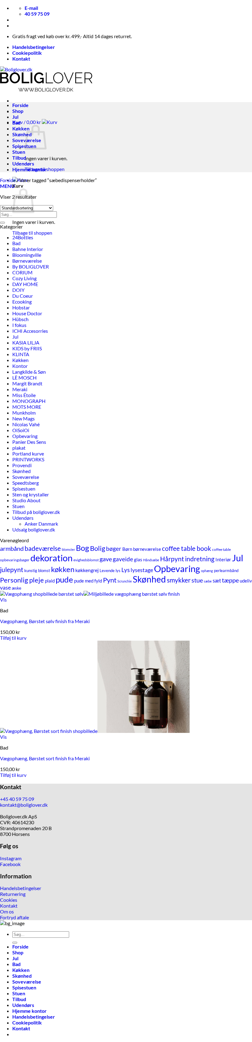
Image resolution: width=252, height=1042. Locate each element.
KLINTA (20, 354)
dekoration (51, 557)
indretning (200, 559)
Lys (125, 569)
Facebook (10, 864)
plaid (50, 580)
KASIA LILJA (25, 342)
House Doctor (27, 313)
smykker (179, 580)
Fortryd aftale (14, 917)
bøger (113, 548)
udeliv (246, 580)
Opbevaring (24, 436)
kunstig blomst (37, 570)
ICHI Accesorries (30, 331)
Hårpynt (172, 559)
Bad (16, 122)
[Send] (2, 223)
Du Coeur (22, 296)
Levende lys (110, 570)
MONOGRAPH (28, 401)
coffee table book (186, 548)
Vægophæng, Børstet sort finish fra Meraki (45, 758)
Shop (17, 111)
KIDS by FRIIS (27, 348)
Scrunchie (124, 581)
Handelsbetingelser (33, 47)
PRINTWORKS (28, 459)
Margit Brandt (27, 383)
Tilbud (19, 158)
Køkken (21, 128)
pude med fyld (88, 580)
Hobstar (21, 307)
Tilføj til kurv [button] (13, 638)
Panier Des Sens (29, 442)
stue (197, 580)
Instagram (11, 858)
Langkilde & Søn (29, 372)
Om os (7, 911)
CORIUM (22, 272)
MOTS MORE (26, 407)
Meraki (19, 389)
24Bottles (22, 237)
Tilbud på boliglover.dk (36, 512)
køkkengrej (87, 570)
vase (5, 587)
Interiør (223, 559)
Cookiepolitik (27, 53)
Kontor (20, 366)
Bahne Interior (27, 249)
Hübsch (20, 319)
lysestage (142, 570)
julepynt (11, 569)
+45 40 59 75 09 (17, 799)
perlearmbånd (226, 570)
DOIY (18, 290)
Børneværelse (27, 261)
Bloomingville (26, 255)
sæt (217, 580)
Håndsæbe (151, 560)
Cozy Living (24, 278)
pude (64, 579)
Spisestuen (24, 146)
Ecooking (22, 301)
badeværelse (43, 548)
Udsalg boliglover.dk (33, 529)
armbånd (12, 548)
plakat (19, 448)
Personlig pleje (22, 580)
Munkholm (24, 413)
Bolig (97, 548)
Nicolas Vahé (26, 424)
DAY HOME (25, 284)
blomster (68, 549)
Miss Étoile (24, 395)
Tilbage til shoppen (32, 233)
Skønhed (22, 134)
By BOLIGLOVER (30, 266)
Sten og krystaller (30, 494)
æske (16, 588)
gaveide (123, 559)
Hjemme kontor (29, 169)
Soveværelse (25, 477)
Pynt (109, 580)
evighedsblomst (86, 560)
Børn (127, 549)
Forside (20, 105)
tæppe (230, 580)
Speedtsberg (25, 483)
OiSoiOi (20, 430)
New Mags (23, 418)
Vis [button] (3, 600)
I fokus (19, 325)
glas (138, 559)
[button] (34, 122)
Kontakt (21, 59)
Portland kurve (28, 453)
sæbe (208, 581)
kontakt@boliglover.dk (24, 805)
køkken (62, 569)
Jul (15, 117)
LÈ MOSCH (24, 377)
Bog (82, 547)
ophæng (207, 571)
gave (106, 559)
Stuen (18, 152)
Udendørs (23, 163)
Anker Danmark (41, 524)
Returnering (13, 894)
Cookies (8, 900)
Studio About (26, 500)
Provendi (22, 465)
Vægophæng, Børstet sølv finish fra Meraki (45, 621)
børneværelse (147, 549)
